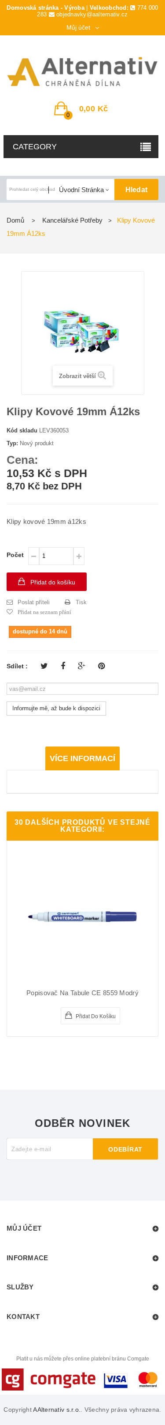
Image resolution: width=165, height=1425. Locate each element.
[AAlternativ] (82, 71)
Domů (15, 220)
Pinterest (101, 666)
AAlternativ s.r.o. (57, 1409)
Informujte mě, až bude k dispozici (56, 708)
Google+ (81, 666)
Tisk (81, 602)
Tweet (44, 666)
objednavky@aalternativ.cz (92, 14)
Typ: (12, 443)
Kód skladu (22, 430)
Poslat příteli (34, 602)
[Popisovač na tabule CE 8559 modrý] (82, 917)
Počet (15, 554)
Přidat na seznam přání (44, 612)
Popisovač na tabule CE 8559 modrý (82, 993)
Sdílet (63, 666)
